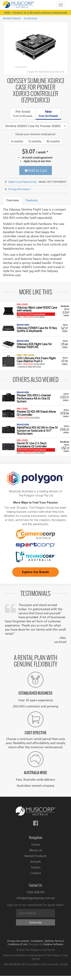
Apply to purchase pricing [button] (22, 181)
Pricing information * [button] (19, 189)
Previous (5, 47)
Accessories (30, 18)
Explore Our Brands (35, 572)
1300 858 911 (35, 892)
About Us (35, 850)
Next (66, 47)
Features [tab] (32, 200)
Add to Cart (37, 170)
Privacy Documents (18, 940)
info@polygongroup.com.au (35, 898)
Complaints (37, 940)
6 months (17, 141)
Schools (35, 861)
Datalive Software (53, 944)
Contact (35, 873)
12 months (34, 141)
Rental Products (12, 18)
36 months (53, 141)
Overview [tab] (12, 200)
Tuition (35, 867)
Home (35, 844)
